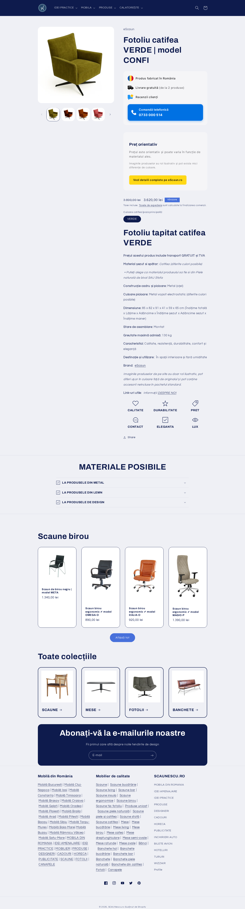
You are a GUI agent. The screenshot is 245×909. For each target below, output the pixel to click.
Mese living (121, 827)
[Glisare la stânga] (42, 114)
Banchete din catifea (127, 864)
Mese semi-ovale (135, 837)
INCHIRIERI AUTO (165, 837)
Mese (125, 822)
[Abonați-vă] (152, 755)
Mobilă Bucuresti (50, 784)
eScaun (140, 365)
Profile (158, 869)
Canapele (115, 869)
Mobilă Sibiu (58, 822)
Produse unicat (136, 806)
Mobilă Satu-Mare (52, 837)
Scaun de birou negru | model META (57, 591)
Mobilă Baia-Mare (62, 827)
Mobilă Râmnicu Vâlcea (67, 832)
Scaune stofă (129, 816)
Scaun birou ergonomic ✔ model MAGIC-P (186, 612)
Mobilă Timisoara (68, 795)
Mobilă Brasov (49, 800)
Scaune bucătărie (123, 784)
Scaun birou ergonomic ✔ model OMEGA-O (98, 611)
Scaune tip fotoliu (109, 806)
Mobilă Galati (48, 806)
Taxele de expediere (150, 205)
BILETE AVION (163, 843)
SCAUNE (50, 710)
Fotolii (100, 869)
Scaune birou (126, 800)
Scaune (101, 784)
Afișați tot (122, 637)
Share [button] (131, 437)
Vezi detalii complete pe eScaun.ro (157, 180)
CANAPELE (47, 864)
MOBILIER (62, 848)
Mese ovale (127, 843)
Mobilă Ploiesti (49, 811)
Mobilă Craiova (72, 800)
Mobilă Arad (47, 816)
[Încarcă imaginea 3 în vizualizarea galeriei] (83, 114)
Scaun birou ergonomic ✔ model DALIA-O (142, 611)
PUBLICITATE (48, 859)
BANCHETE (183, 710)
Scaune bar (126, 790)
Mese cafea (115, 832)
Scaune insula (106, 795)
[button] (65, 8)
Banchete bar (123, 853)
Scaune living (105, 790)
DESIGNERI (47, 853)
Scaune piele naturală (113, 811)
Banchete (103, 859)
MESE (91, 710)
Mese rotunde (106, 843)
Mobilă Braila (71, 811)
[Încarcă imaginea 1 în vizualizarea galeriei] (53, 114)
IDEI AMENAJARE (67, 843)
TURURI (159, 856)
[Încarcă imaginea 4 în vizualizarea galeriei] (98, 114)
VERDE (132, 219)
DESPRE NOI (167, 393)
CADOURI (64, 853)
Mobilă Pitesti (68, 816)
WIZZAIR (160, 863)
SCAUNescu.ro (116, 907)
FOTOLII (136, 710)
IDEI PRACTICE (164, 798)
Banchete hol (107, 848)
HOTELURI (161, 850)
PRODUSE (79, 848)
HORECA (80, 853)
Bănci (143, 843)
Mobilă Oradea (70, 806)
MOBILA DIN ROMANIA (169, 784)
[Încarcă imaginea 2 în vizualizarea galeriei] (68, 114)
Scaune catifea (107, 822)
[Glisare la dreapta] (110, 114)
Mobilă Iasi (59, 790)
